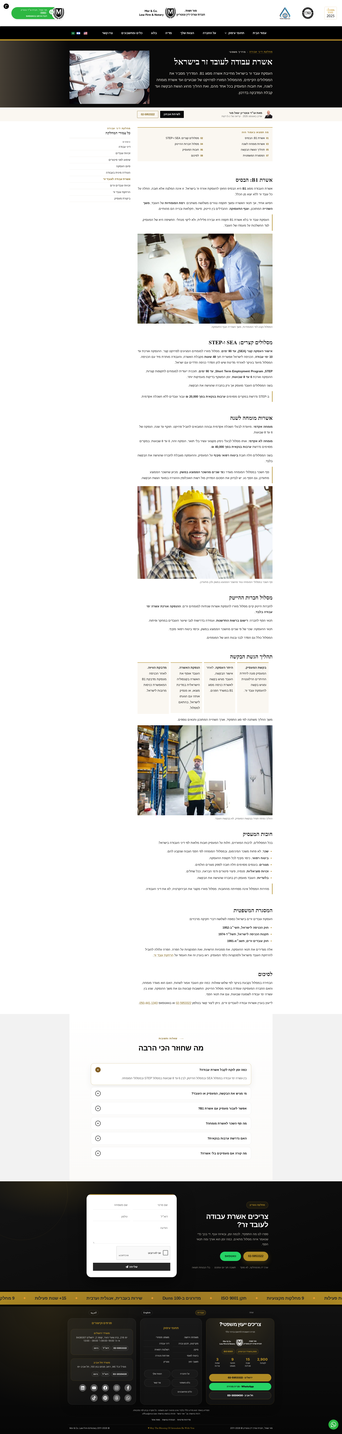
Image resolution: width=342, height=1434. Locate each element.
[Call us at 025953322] (6, 6)
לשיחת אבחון (172, 114)
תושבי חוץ (193, 1361)
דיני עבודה (124, 146)
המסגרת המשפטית (254, 155)
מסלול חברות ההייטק (187, 143)
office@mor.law (149, 1413)
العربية (94, 1312)
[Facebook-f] (128, 1387)
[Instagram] (116, 1387)
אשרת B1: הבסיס (255, 138)
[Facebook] (105, 1387)
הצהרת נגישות (168, 1419)
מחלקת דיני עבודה (261, 52)
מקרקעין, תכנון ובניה (188, 1343)
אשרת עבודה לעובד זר (116, 179)
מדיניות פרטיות (184, 1419)
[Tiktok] (94, 1398)
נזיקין (196, 1349)
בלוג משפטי (185, 1382)
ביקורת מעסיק (122, 198)
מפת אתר (155, 1419)
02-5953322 (148, 114)
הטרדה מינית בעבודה (118, 172)
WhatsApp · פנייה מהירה (240, 1386)
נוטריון (166, 1361)
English (147, 1312)
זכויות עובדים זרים (120, 185)
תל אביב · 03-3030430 (240, 1395)
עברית (201, 1312)
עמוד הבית (259, 33)
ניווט (96, 1348)
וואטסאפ (230, 1256)
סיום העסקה (123, 166)
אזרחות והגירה (162, 1355)
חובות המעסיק (190, 149)
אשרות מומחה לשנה (253, 143)
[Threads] (116, 1398)
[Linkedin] (82, 1387)
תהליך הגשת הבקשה (253, 149)
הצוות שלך (187, 33)
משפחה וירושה (191, 1337)
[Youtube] (94, 1387)
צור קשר (157, 1382)
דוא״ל (106, 1348)
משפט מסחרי (162, 1337)
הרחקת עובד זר (163, 955)
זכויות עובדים (123, 153)
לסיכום (195, 155)
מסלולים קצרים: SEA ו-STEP (182, 138)
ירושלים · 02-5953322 (240, 1377)
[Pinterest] (105, 1398)
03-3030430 (120, 1374)
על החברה (209, 33)
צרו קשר (107, 33)
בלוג (154, 33)
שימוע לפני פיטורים (119, 159)
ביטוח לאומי (192, 1355)
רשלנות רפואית (162, 1349)
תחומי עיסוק (236, 33)
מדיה (168, 33)
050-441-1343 (148, 1003)
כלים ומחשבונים (131, 33)
